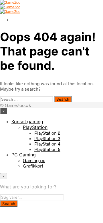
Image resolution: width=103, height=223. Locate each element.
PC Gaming (23, 155)
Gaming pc (34, 160)
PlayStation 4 (47, 143)
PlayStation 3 (47, 138)
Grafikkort (33, 165)
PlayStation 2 (47, 133)
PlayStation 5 (47, 149)
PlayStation (35, 127)
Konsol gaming (27, 121)
